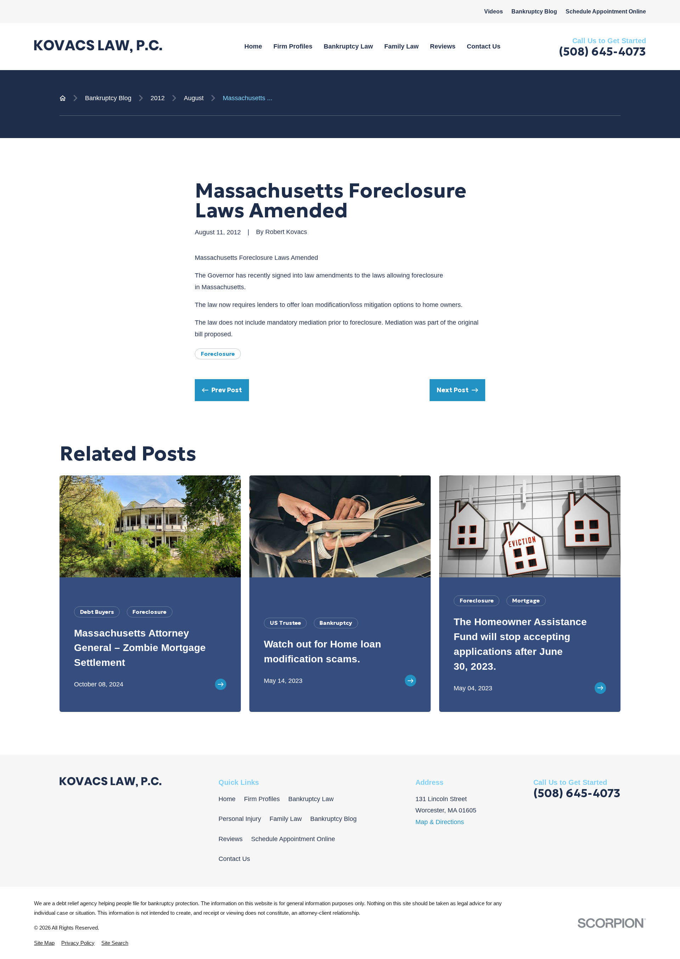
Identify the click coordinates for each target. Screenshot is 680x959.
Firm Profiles (262, 799)
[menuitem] (44, 943)
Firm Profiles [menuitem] (292, 46)
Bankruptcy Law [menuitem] (348, 46)
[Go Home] (63, 98)
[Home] (98, 46)
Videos (493, 11)
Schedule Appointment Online (606, 11)
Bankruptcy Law (311, 799)
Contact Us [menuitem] (483, 46)
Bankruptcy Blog (534, 11)
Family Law (286, 818)
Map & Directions (439, 822)
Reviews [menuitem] (442, 46)
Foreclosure (218, 353)
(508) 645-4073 (602, 51)
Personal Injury (240, 818)
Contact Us (234, 858)
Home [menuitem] (253, 46)
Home (227, 799)
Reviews (231, 839)
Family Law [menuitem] (401, 46)
